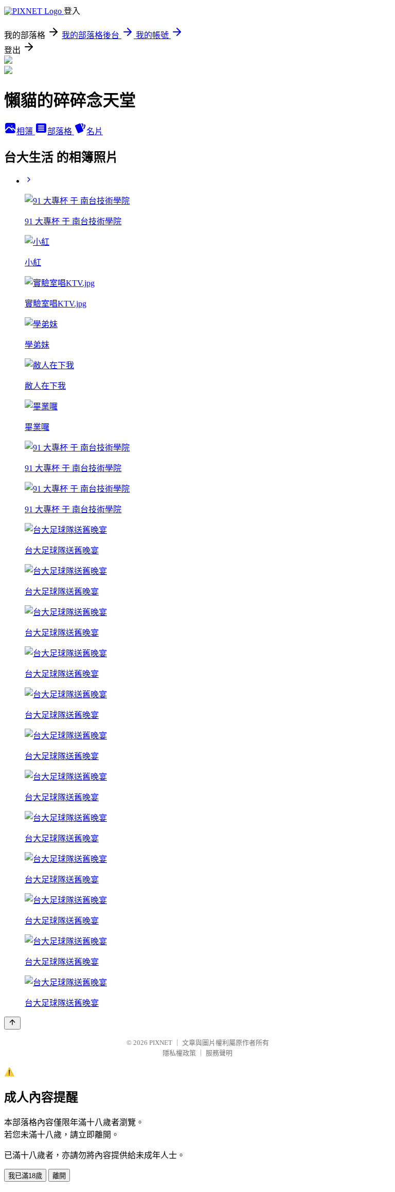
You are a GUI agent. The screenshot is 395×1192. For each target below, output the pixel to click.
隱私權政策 (179, 1053)
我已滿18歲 (25, 1176)
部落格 (60, 131)
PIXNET (160, 1042)
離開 (59, 1176)
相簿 (25, 131)
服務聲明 (219, 1053)
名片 (94, 131)
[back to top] (12, 1023)
